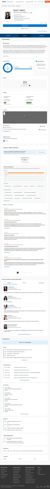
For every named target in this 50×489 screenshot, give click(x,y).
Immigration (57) (8, 186)
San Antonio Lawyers (16, 480)
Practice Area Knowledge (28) (30, 192)
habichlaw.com (7, 131)
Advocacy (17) (17, 198)
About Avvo (39, 469)
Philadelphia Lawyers (16, 477)
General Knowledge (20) (19, 195)
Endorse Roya (41, 282)
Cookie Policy (14, 485)
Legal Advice (3, 472)
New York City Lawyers (16, 469)
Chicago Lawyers (16, 472)
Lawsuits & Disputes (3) (17, 186)
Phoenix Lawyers (15, 479)
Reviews (25, 35)
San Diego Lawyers (16, 482)
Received (10, 282)
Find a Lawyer (3, 469)
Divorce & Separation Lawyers (30, 479)
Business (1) (32, 186)
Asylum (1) (26, 186)
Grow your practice (41, 1)
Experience (41, 35)
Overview (8, 35)
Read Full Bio (5, 56)
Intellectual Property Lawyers (30, 480)
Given (24, 282)
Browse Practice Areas (4, 474)
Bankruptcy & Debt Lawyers (29, 469)
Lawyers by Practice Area (20, 1)
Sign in (48, 1)
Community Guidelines (21, 485)
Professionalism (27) (9, 195)
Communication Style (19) (31, 195)
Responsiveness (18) (8, 198)
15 (30, 272)
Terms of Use (3, 485)
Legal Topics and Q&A (29, 1)
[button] (25, 116)
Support (39, 472)
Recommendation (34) (18, 192)
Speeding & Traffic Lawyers (29, 482)
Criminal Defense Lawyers (29, 472)
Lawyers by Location (10, 1)
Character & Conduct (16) (27, 198)
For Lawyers (3, 477)
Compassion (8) (37, 198)
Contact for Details (41, 68)
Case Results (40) (8, 192)
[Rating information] (31, 12)
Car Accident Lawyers (28, 477)
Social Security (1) (40, 186)
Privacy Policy (8, 485)
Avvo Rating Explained (41, 474)
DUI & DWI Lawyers (28, 474)
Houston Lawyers (16, 474)
